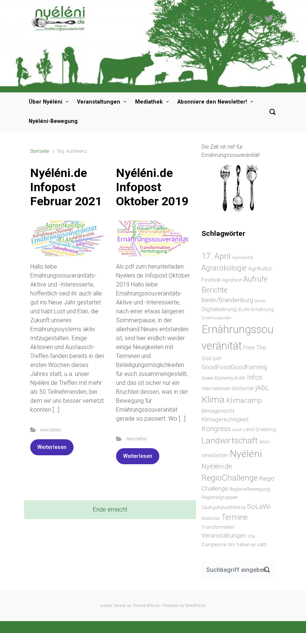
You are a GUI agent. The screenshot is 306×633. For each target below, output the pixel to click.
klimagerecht (218, 411)
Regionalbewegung (250, 489)
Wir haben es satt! (247, 544)
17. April (216, 256)
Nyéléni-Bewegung (53, 121)
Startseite (39, 151)
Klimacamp (244, 400)
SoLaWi (259, 506)
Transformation (218, 527)
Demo (260, 300)
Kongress (216, 428)
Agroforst (232, 280)
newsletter (50, 430)
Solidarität (211, 518)
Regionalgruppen (220, 497)
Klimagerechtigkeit (225, 419)
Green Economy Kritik (224, 378)
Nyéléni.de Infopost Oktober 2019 (152, 187)
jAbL (262, 387)
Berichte (215, 290)
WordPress (195, 605)
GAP (217, 358)
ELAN (244, 309)
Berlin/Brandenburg (227, 300)
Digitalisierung (219, 309)
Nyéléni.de (217, 466)
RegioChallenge (230, 477)
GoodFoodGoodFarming (234, 367)
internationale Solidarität (228, 388)
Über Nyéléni (45, 102)
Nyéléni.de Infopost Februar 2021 (66, 187)
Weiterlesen (51, 447)
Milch (264, 442)
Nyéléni (246, 453)
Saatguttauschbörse (224, 507)
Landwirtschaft (230, 440)
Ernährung (262, 309)
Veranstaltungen (98, 102)
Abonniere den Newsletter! (212, 102)
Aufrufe (255, 279)
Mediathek (149, 102)
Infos (254, 377)
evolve (106, 605)
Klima (213, 399)
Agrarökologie (224, 268)
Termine (234, 517)
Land (236, 429)
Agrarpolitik (242, 257)
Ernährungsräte (216, 318)
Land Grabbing (259, 429)
